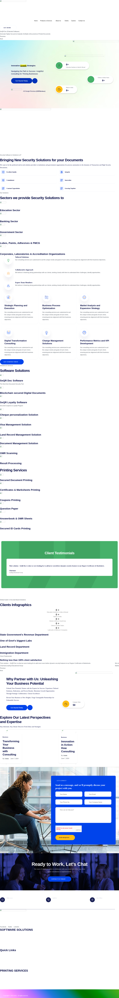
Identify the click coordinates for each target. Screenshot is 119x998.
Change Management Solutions (52, 342)
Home (36, 20)
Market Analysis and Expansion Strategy (90, 306)
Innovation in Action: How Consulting (68, 746)
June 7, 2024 (14, 758)
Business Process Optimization (51, 306)
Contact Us (81, 20)
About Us (58, 20)
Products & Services (46, 20)
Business (5, 737)
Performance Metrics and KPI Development (94, 342)
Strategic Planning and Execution (15, 306)
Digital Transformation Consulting (15, 342)
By (6, 758)
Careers (73, 20)
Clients (67, 20)
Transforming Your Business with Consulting (11, 748)
